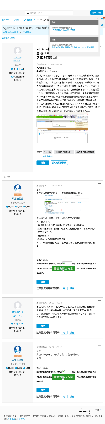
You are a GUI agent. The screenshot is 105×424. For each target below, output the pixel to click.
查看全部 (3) (47, 156)
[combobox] (49, 12)
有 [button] (64, 288)
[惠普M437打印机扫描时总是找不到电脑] (19, 38)
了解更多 (27, 32)
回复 (43, 162)
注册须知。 (21, 419)
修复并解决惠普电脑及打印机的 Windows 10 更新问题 (73, 47)
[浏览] (4, 13)
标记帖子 (17, 80)
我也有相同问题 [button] (59, 162)
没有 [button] (72, 288)
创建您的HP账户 (10, 32)
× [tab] (97, 18)
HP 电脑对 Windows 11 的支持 (63, 30)
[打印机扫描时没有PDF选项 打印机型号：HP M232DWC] (16, 38)
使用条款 (11, 419)
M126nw (47, 152)
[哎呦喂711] (18, 305)
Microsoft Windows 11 (64, 152)
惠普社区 (5, 20)
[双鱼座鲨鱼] (18, 188)
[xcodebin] (18, 50)
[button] (62, 128)
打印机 (16, 20)
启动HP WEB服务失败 (85, 152)
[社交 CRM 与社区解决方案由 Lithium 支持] (84, 411)
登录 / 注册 (96, 12)
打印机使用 (27, 20)
